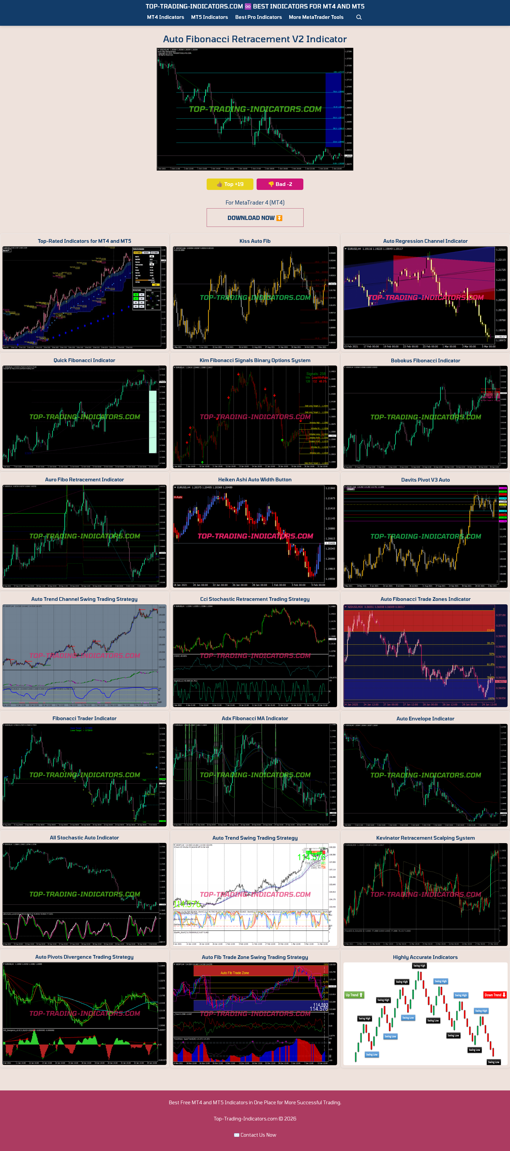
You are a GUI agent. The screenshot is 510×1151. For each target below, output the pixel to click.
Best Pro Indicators (258, 17)
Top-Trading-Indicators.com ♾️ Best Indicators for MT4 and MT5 (255, 6)
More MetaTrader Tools (316, 17)
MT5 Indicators (209, 17)
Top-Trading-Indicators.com (246, 1119)
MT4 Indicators (165, 17)
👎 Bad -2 (280, 184)
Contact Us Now (258, 1135)
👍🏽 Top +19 (230, 184)
